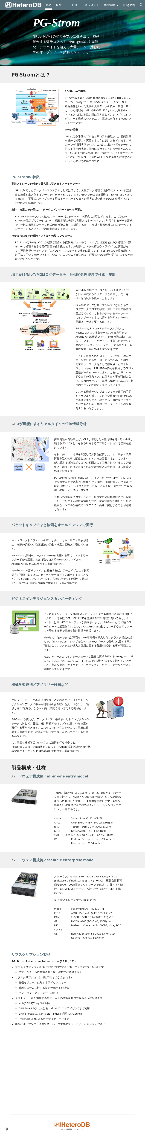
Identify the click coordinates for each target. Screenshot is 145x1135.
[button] (6, 1129)
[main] (67, 33)
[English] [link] (129, 5)
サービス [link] (71, 5)
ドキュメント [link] (90, 5)
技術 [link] (59, 5)
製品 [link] (48, 5)
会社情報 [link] (109, 5)
